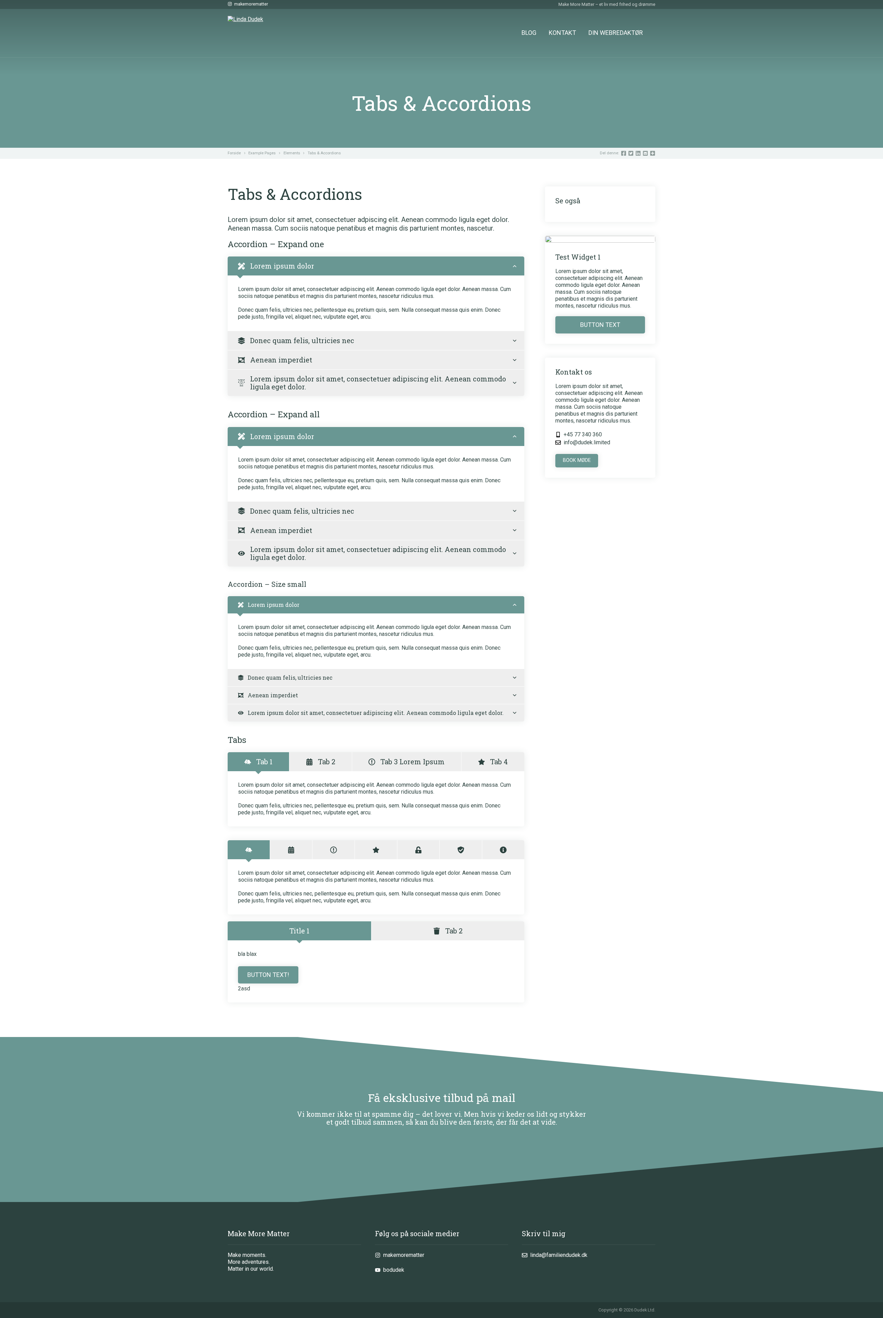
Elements (292, 153)
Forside (234, 153)
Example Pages (262, 153)
